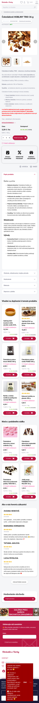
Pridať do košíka (18, 137)
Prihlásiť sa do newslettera (11, 642)
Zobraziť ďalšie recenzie (19, 582)
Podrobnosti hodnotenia (25, 21)
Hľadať (35, 7)
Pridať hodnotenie (10, 598)
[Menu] (36, 2)
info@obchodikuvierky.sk (12, 662)
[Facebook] (3, 670)
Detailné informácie (8, 122)
